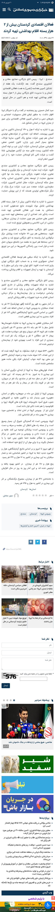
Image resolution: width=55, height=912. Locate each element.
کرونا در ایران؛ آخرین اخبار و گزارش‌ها (35, 526)
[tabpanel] (27, 727)
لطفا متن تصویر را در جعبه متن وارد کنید (36, 674)
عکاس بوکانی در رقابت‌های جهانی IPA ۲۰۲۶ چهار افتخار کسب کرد (27, 824)
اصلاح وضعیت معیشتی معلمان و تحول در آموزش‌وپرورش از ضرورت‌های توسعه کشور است (26, 865)
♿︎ (48, 905)
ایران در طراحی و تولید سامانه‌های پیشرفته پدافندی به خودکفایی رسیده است (28, 872)
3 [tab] (7, 700)
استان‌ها (32, 489)
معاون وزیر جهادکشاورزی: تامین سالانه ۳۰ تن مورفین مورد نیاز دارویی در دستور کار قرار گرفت (26, 832)
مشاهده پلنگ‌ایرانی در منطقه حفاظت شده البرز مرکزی (28, 852)
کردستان (23, 489)
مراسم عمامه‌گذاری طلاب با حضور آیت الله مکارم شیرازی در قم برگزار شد (27, 839)
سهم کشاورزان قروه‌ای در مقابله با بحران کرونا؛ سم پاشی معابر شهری (41, 589)
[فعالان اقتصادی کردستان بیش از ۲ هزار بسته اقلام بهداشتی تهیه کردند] (27, 58)
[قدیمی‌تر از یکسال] (40, 574)
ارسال (6, 685)
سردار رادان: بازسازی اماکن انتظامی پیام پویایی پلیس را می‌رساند (28, 858)
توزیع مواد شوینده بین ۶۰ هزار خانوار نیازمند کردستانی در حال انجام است (15, 622)
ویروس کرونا (45, 514)
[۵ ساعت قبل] (27, 721)
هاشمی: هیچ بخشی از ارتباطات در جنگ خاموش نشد (30, 742)
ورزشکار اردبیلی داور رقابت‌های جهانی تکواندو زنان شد (28, 878)
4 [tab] (4, 700)
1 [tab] (14, 700)
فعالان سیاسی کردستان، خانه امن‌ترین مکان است (15, 587)
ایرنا (30, 10)
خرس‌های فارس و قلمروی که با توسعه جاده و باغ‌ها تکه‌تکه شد (26, 884)
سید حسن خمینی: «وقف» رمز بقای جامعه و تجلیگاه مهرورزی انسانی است (29, 846)
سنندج (23, 514)
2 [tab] (11, 700)
